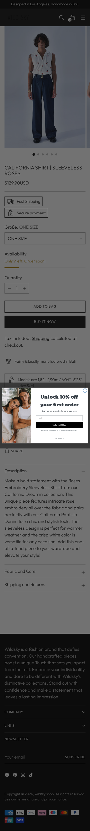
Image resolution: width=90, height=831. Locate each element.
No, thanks (59, 438)
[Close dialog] (85, 390)
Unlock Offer (59, 425)
